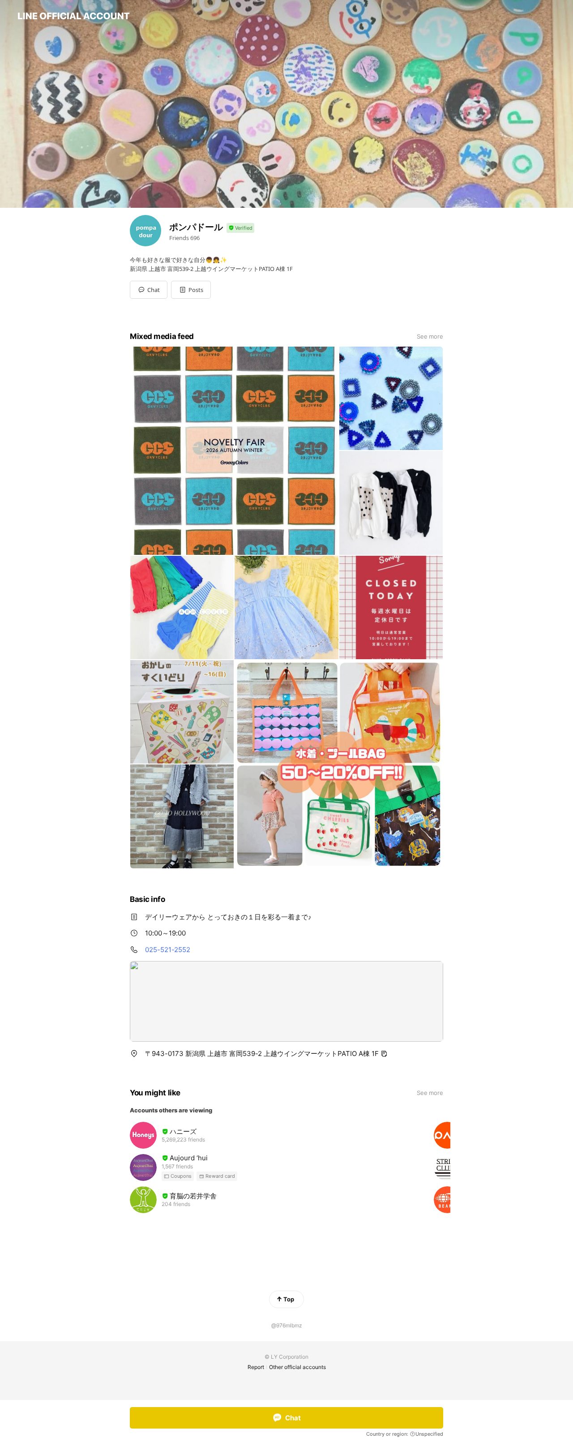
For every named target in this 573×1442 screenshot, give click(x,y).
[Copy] (384, 1053)
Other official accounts (297, 1367)
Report (256, 1367)
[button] (191, 290)
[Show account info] (240, 228)
